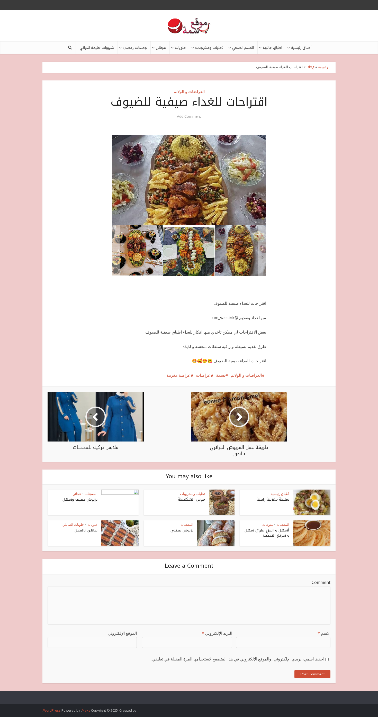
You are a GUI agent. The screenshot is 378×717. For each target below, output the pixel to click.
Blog (310, 67)
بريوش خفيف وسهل (79, 499)
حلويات (180, 47)
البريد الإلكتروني (217, 633)
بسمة (220, 375)
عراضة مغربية (178, 375)
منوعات (267, 524)
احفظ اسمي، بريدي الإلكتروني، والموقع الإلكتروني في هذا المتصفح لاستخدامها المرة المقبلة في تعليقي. (237, 659)
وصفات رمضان (135, 47)
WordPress (52, 710)
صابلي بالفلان (86, 530)
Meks (86, 710)
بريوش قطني (181, 530)
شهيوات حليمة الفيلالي (97, 47)
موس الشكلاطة (191, 499)
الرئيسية (324, 67)
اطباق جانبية (272, 47)
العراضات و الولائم (189, 91)
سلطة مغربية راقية (273, 499)
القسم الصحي (243, 47)
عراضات (203, 375)
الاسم (324, 633)
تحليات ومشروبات (209, 47)
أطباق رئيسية (301, 47)
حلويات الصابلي (73, 524)
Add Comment (189, 116)
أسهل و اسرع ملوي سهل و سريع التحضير (267, 533)
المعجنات (91, 493)
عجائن (161, 47)
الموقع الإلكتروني (122, 633)
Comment (321, 582)
